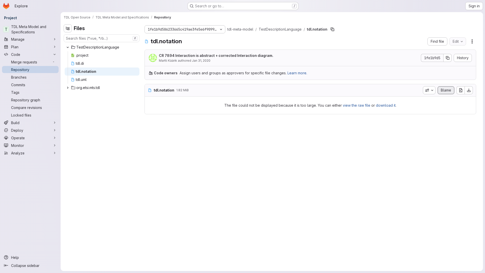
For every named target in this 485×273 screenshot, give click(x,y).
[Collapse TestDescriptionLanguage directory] (68, 47)
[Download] (469, 90)
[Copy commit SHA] (448, 58)
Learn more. (297, 73)
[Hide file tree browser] (68, 28)
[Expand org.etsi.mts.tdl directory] (68, 88)
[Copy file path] (332, 29)
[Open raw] (460, 90)
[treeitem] (102, 47)
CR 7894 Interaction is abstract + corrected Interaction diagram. (216, 55)
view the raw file (356, 105)
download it (386, 105)
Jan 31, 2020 (201, 60)
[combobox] (101, 38)
